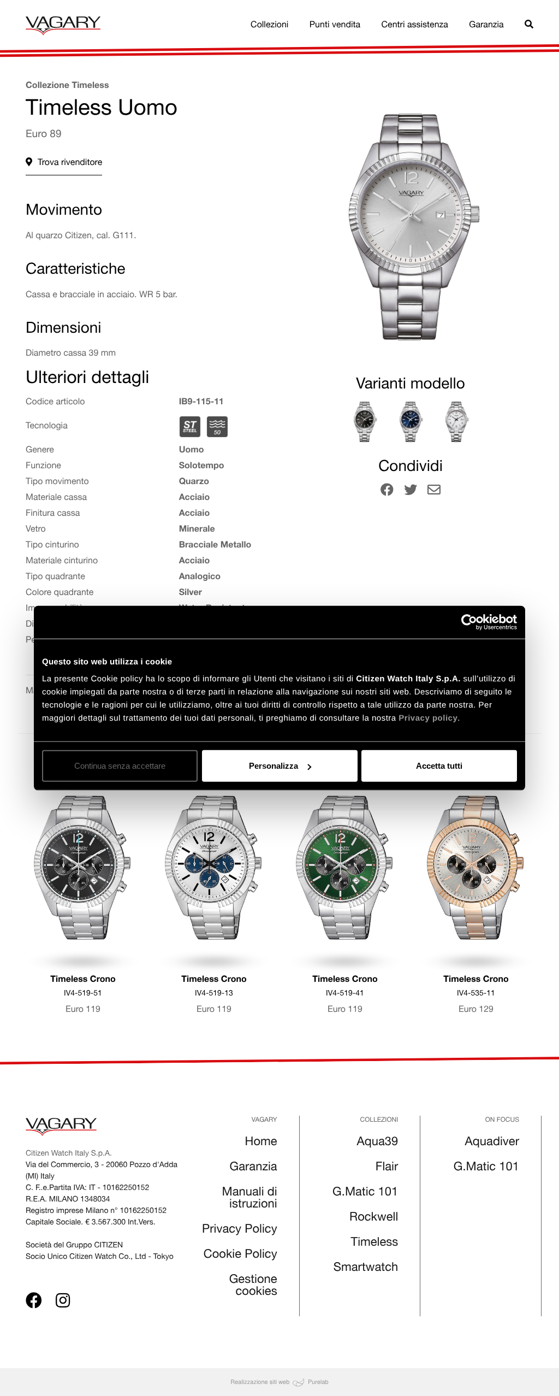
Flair (387, 1168)
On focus (502, 1120)
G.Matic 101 (365, 1193)
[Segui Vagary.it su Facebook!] (34, 1303)
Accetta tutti (439, 765)
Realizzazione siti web (259, 1381)
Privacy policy (428, 718)
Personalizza (273, 765)
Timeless (375, 1244)
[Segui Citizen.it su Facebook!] (387, 491)
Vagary (264, 1120)
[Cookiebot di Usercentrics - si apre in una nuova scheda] (469, 622)
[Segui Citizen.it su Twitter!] (410, 491)
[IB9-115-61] (364, 422)
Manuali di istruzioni (249, 1199)
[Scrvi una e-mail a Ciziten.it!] (434, 491)
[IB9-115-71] (410, 422)
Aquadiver (492, 1143)
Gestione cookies (253, 1287)
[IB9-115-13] (456, 422)
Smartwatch (366, 1269)
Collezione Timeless (67, 86)
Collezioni (269, 25)
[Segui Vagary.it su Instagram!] (63, 1303)
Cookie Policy (240, 1256)
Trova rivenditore (70, 163)
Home (261, 1143)
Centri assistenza (415, 25)
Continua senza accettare (119, 765)
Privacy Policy (239, 1230)
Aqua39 (378, 1143)
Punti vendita (335, 25)
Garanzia (486, 25)
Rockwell (373, 1218)
